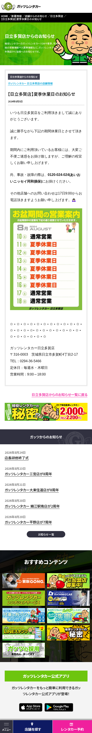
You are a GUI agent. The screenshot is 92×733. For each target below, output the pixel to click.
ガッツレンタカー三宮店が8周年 (28, 473)
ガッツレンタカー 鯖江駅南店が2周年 (32, 506)
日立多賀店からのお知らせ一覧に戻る (60, 394)
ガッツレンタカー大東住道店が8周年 (32, 489)
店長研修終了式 (17, 457)
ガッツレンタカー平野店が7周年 (28, 522)
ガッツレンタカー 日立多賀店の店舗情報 (30, 83)
